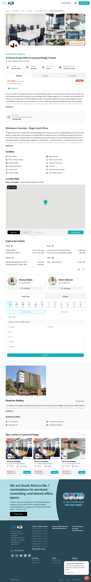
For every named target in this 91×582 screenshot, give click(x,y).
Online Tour (64, 312)
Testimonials (35, 562)
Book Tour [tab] (26, 296)
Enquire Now (84, 3)
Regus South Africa (15, 54)
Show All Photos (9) (77, 43)
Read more (9, 106)
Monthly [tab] (19, 76)
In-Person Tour (26, 312)
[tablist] (45, 75)
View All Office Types (38, 549)
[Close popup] (87, 563)
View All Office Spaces (59, 528)
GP (23, 11)
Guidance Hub (56, 562)
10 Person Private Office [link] (56, 11)
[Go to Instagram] (12, 555)
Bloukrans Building (40, 11)
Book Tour (45, 355)
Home (7, 11)
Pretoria (30, 11)
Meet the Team (36, 560)
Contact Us (75, 560)
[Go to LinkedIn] (25, 555)
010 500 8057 (26, 283)
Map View (14, 232)
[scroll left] (78, 434)
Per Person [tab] (72, 76)
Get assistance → (70, 572)
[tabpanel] (45, 82)
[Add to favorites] (83, 269)
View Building (80, 401)
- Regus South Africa (37, 128)
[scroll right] (83, 434)
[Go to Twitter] (16, 555)
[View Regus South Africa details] (14, 45)
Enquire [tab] (65, 296)
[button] (45, 30)
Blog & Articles (56, 560)
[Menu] (75, 3)
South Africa (15, 11)
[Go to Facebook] (29, 555)
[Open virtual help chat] (86, 578)
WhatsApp (26, 288)
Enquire (27, 472)
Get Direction (75, 232)
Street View (38, 232)
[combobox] (45, 317)
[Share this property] (79, 269)
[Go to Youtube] (21, 555)
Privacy (61, 579)
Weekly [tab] (45, 76)
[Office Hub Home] (7, 3)
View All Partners (77, 530)
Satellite (26, 232)
